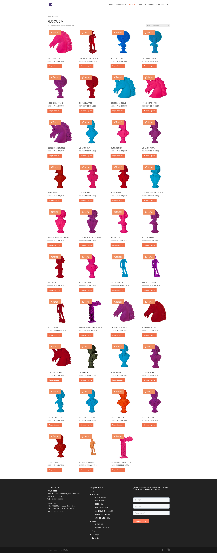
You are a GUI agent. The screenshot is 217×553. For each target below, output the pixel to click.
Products (120, 5)
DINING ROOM (100, 501)
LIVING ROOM (100, 497)
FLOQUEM (99, 524)
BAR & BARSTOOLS (102, 507)
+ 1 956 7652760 (57, 499)
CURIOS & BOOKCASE (103, 518)
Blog (140, 5)
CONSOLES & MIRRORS (104, 511)
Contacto (160, 5)
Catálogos (149, 5)
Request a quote (54, 66)
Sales (131, 5)
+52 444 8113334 (57, 511)
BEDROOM (99, 504)
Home (110, 5)
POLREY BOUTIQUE (102, 527)
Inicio (49, 17)
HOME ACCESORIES (102, 514)
